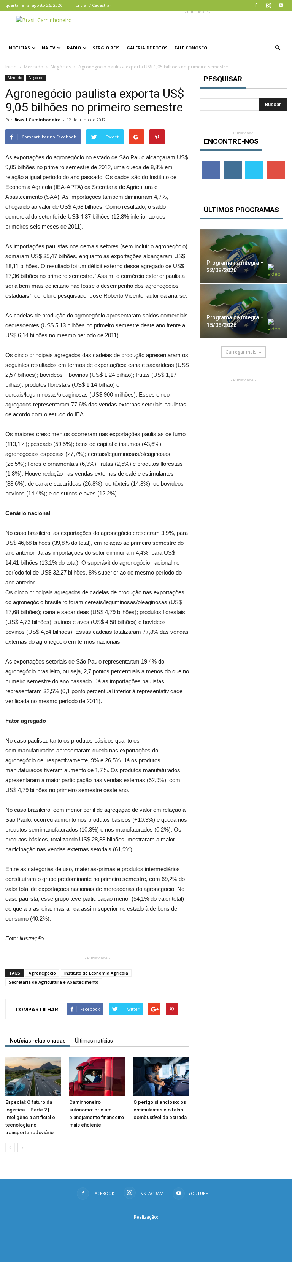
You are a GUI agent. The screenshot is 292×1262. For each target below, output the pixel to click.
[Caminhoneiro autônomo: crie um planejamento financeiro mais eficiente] (97, 1076)
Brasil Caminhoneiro (37, 119)
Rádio (74, 48)
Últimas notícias (94, 1041)
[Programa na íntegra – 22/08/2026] (243, 256)
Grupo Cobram (146, 1229)
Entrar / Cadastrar (93, 5)
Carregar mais (240, 352)
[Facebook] (256, 5)
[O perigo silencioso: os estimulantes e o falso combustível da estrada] (161, 1076)
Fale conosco (191, 48)
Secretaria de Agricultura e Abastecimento (53, 982)
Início (11, 66)
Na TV (48, 48)
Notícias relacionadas (38, 1041)
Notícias (19, 48)
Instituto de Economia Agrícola (96, 973)
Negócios (61, 66)
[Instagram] (268, 5)
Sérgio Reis (106, 48)
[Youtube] (281, 5)
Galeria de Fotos (147, 48)
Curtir (211, 164)
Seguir (232, 164)
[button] (277, 48)
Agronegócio (42, 973)
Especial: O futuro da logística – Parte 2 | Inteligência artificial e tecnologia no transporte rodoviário (30, 1117)
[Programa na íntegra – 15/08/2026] (243, 311)
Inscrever (277, 164)
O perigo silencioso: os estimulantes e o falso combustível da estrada (160, 1109)
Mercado (33, 66)
